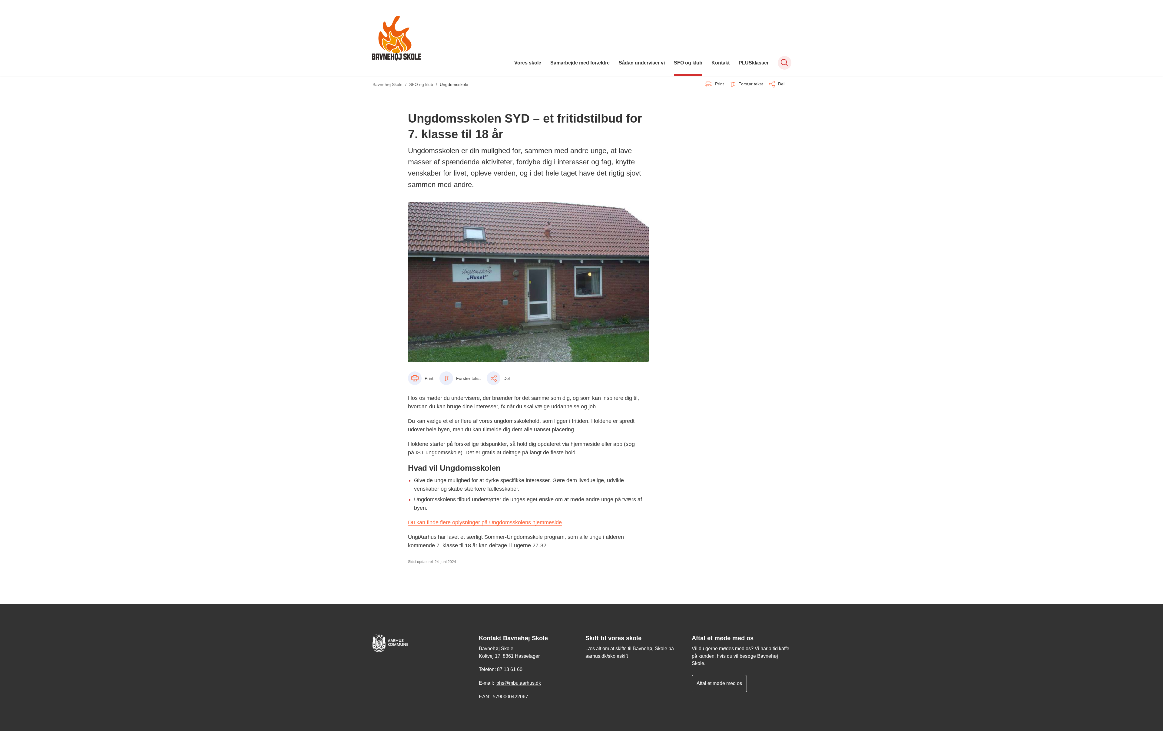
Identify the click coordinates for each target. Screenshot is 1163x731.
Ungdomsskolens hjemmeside (525, 522)
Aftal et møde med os (719, 683)
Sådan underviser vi (642, 62)
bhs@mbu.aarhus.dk (518, 683)
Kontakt (720, 62)
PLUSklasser (754, 62)
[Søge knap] (784, 63)
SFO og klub (688, 62)
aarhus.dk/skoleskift (606, 656)
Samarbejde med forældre (580, 62)
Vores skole (527, 62)
